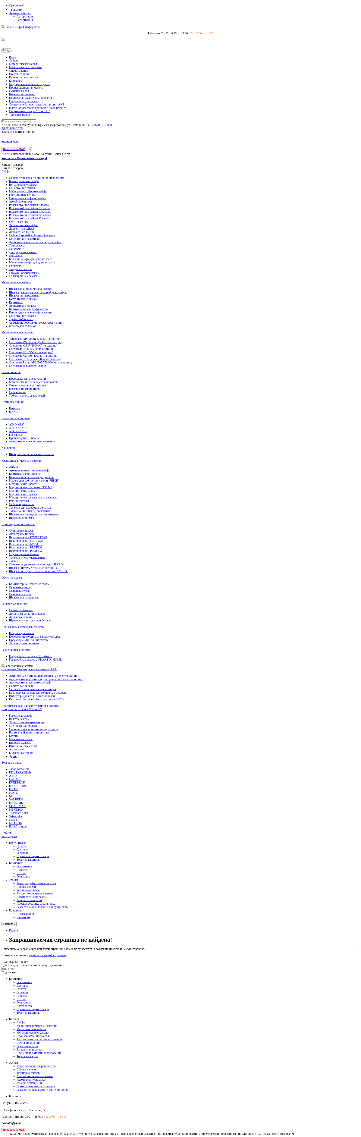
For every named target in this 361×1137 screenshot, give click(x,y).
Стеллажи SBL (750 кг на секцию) (31, 352)
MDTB (13, 792)
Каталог (12, 168)
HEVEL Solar (17, 785)
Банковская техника (22, 94)
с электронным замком (23, 276)
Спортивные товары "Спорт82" (29, 111)
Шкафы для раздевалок (24, 597)
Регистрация (25, 19)
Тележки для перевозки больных (30, 507)
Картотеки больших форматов (28, 309)
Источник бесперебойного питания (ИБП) (36, 699)
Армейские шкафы (21, 201)
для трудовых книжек (23, 252)
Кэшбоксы (16, 80)
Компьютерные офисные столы (29, 584)
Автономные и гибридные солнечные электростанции (44, 675)
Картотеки (16, 302)
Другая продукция (28, 1042)
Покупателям (17, 842)
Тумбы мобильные (21, 319)
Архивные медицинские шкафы (29, 470)
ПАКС (13, 411)
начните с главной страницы (47, 955)
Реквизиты (23, 876)
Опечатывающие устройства (27, 385)
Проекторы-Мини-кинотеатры (28, 640)
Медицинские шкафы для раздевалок (33, 497)
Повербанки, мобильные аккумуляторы (34, 636)
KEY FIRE (16, 434)
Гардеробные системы (23, 101)
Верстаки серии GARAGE (26, 540)
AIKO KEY (16, 424)
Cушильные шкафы (21, 530)
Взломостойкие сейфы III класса (30, 211)
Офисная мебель (19, 91)
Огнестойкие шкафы (22, 315)
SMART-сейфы (18, 221)
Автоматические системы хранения (32, 441)
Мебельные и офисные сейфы (28, 191)
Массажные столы (21, 739)
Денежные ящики (20, 617)
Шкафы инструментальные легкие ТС (33, 567)
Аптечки (14, 467)
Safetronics (15, 816)
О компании (24, 866)
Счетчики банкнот (21, 610)
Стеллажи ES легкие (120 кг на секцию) (35, 359)
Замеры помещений (29, 900)
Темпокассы (17, 245)
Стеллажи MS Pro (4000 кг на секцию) (33, 355)
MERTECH (16, 809)
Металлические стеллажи (25, 67)
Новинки (7, 832)
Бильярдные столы (21, 752)
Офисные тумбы (19, 590)
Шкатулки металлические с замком (31, 454)
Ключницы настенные (23, 77)
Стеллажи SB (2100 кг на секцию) (31, 348)
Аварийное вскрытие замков (35, 893)
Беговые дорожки (20, 715)
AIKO (13, 775)
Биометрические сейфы (24, 181)
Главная (14, 930)
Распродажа (9, 836)
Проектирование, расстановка (36, 903)
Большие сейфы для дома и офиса (30, 259)
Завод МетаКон (19, 769)
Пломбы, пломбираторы (24, 388)
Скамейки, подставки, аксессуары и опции (36, 322)
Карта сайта (24, 1005)
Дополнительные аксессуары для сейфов (35, 242)
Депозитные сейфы (21, 228)
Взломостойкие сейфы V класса (29, 218)
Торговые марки (19, 114)
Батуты (13, 735)
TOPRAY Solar (18, 813)
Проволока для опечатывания (28, 378)
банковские (16, 248)
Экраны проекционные (24, 643)
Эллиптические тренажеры (26, 722)
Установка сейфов (28, 890)
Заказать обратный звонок (18, 131)
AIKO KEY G (18, 431)
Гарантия (22, 852)
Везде (12, 57)
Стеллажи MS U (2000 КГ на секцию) (33, 345)
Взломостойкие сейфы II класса (29, 208)
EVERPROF (17, 782)
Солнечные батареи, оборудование (39, 1052)
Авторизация (25, 16)
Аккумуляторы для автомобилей (30, 682)
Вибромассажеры (20, 742)
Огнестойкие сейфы (22, 188)
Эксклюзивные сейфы (23, 225)
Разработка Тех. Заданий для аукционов (42, 907)
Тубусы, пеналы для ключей (27, 395)
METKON (15, 823)
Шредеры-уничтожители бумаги (30, 620)
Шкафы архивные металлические (30, 288)
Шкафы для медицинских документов (33, 514)
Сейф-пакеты (17, 392)
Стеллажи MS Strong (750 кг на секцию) (35, 338)
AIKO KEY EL (18, 427)
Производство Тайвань (24, 438)
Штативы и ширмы (21, 517)
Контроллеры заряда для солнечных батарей (37, 692)
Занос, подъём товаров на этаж (36, 883)
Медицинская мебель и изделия (29, 84)
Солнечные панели (21, 685)
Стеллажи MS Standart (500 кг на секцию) (35, 342)
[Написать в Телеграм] (31, 149)
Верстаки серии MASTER (25, 544)
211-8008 (101, 125)
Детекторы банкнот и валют (27, 613)
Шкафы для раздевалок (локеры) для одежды (38, 292)
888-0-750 (12, 128)
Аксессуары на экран (22, 534)
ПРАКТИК (16, 802)
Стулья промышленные (24, 554)
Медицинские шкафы (23, 494)
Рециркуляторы (19, 500)
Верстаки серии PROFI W (25, 550)
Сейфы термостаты (21, 504)
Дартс (13, 756)
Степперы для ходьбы (23, 725)
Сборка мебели (26, 886)
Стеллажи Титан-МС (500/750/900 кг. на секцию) (40, 362)
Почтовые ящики (20, 74)
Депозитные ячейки (22, 232)
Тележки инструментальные (27, 557)
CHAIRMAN (17, 806)
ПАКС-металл (18, 826)
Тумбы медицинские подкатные (29, 511)
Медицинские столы (22, 490)
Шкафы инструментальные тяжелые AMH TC (38, 571)
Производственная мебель (26, 87)
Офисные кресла (19, 587)
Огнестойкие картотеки (24, 238)
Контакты (15, 910)
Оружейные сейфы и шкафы (27, 198)
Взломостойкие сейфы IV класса (30, 215)
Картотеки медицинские (25, 473)
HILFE (13, 789)
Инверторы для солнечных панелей (32, 696)
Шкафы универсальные (24, 295)
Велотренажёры (19, 719)
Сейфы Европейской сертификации (32, 235)
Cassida (13, 819)
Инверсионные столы (23, 746)
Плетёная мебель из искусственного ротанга (37, 107)
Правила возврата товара (33, 856)
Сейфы (13, 60)
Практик (14, 408)
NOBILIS (15, 796)
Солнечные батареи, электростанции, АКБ (36, 104)
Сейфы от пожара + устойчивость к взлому (36, 177)
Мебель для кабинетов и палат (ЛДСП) (34, 480)
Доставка (22, 849)
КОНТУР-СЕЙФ (20, 772)
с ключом (15, 265)
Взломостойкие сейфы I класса (29, 204)
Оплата (21, 846)
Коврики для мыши (21, 633)
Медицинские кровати (23, 483)
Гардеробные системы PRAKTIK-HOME (35, 659)
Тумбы (13, 561)
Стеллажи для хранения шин (27, 365)
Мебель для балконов (22, 326)
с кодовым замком (20, 269)
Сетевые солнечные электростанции (32, 689)
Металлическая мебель (23, 63)
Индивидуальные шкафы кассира (30, 312)
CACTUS (15, 779)
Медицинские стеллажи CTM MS (30, 487)
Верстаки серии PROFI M (25, 547)
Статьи (21, 873)
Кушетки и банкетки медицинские (31, 477)
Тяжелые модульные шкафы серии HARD (36, 564)
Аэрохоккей (16, 749)
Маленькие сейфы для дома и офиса (32, 262)
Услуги (13, 879)
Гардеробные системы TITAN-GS (30, 656)
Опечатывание (18, 70)
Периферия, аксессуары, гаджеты (30, 97)
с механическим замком (24, 272)
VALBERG (16, 799)
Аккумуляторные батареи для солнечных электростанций (46, 679)
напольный (16, 255)
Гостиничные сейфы (22, 194)
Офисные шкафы (20, 594)
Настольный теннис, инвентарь (29, 732)
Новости (22, 869)
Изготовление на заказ (31, 896)
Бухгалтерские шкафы (23, 298)
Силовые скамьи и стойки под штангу (33, 729)
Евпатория (23, 917)
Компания (15, 863)
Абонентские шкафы (22, 305)
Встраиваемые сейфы (23, 184)
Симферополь (25, 913)
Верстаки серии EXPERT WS (28, 537)
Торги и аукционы (28, 859)
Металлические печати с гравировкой (33, 382)
